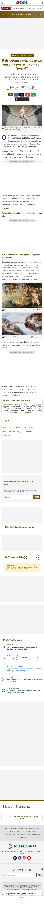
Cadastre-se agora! (36, 497)
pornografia (27, 431)
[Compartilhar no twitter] (21, 95)
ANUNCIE (12, 831)
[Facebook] (19, 858)
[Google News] (22, 99)
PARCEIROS (21, 835)
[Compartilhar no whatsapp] (33, 95)
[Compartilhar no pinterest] (27, 95)
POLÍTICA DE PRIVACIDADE (26, 831)
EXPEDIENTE (22, 838)
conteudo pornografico (18, 427)
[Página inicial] (3, 15)
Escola (33, 427)
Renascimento (8, 435)
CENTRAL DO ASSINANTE (25, 828)
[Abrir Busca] (42, 2)
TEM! (37, 828)
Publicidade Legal (34, 835)
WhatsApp (36, 406)
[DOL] (22, 2)
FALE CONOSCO (10, 828)
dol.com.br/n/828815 (22, 412)
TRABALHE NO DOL (9, 835)
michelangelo (14, 431)
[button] (22, 8)
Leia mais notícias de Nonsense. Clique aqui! (22, 817)
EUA (4, 431)
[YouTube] (29, 858)
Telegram (8, 408)
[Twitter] (15, 858)
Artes (5, 427)
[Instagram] (24, 858)
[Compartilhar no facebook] (16, 95)
